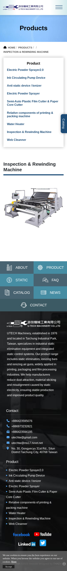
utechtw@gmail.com (24, 437)
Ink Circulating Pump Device (27, 475)
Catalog (63, 124)
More (13, 561)
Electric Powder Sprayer (24, 486)
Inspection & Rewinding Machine (30, 518)
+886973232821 (21, 426)
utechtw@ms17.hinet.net (27, 442)
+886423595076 (21, 420)
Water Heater (17, 513)
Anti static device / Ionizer (25, 480)
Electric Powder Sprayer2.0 (26, 470)
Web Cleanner (18, 523)
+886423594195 (21, 431)
